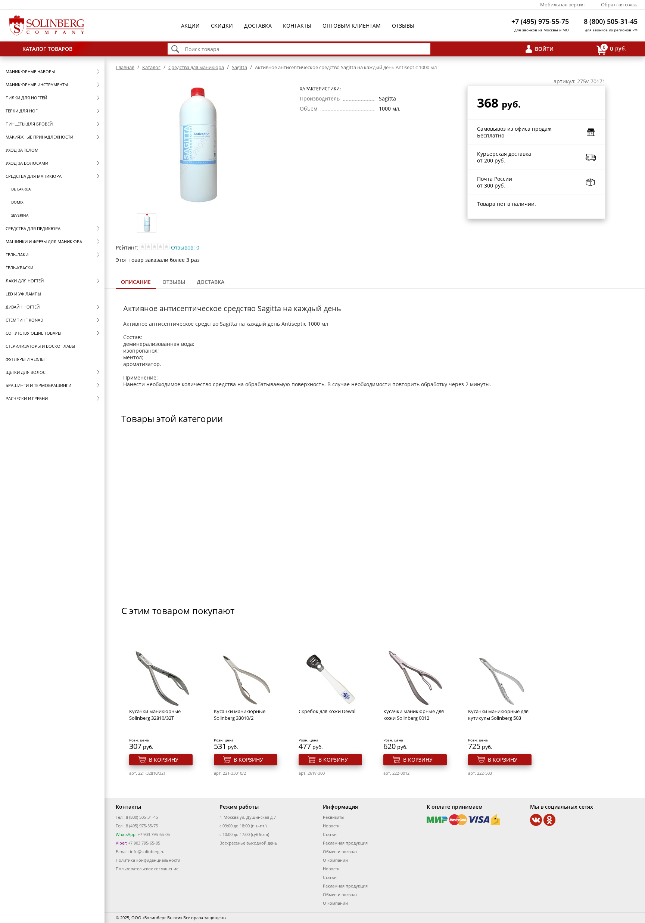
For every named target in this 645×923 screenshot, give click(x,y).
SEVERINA (19, 215)
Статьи (330, 834)
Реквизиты (333, 817)
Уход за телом (22, 150)
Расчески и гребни (27, 398)
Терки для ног (22, 111)
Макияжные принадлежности (39, 137)
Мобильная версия (562, 4)
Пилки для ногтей (26, 97)
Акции (190, 25)
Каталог (151, 67)
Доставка (258, 25)
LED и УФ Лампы (23, 294)
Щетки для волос (26, 372)
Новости (331, 825)
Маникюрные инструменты (37, 84)
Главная (125, 67)
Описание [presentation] (136, 281)
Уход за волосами (27, 163)
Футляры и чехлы (25, 359)
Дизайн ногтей (23, 307)
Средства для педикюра (33, 228)
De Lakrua (21, 189)
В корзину (163, 759)
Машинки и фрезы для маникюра (44, 241)
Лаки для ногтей (25, 281)
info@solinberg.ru (147, 851)
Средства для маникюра (34, 176)
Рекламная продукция (345, 843)
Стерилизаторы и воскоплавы (40, 346)
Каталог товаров (47, 48)
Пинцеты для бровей (29, 124)
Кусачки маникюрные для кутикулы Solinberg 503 (498, 714)
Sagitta (239, 67)
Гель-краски (19, 267)
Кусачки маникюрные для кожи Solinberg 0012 (413, 714)
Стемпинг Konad (24, 320)
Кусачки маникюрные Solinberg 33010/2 (239, 714)
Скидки (222, 25)
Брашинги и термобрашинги (38, 385)
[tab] (136, 282)
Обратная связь (619, 4)
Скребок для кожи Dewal (327, 711)
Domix (17, 202)
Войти (544, 48)
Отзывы (403, 25)
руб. (614, 48)
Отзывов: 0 (185, 247)
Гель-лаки (17, 254)
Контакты (297, 25)
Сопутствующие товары (33, 333)
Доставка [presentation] (210, 281)
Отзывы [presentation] (173, 281)
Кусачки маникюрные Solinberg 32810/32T (155, 714)
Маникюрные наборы (30, 71)
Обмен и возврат (340, 851)
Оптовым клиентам (351, 25)
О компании (335, 860)
